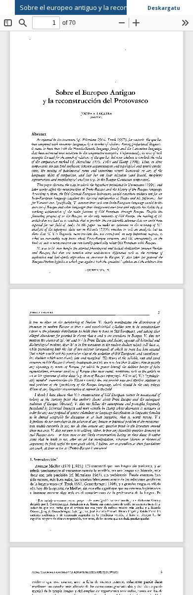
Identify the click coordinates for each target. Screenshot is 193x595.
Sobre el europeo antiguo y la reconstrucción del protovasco (106, 7)
